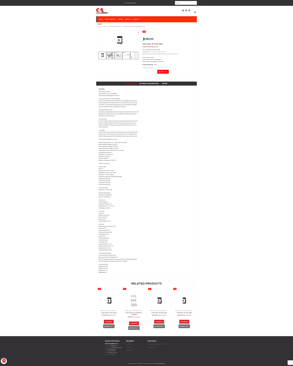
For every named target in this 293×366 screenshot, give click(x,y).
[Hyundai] (148, 39)
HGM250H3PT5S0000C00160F (157, 54)
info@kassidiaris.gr (112, 352)
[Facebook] (183, 10)
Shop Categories (110, 19)
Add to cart (163, 71)
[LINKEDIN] (186, 10)
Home (101, 19)
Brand (164, 83)
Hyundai (168, 54)
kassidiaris (172, 54)
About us (128, 19)
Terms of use (151, 347)
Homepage (129, 344)
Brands (121, 19)
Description (131, 83)
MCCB (176, 54)
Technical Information (148, 83)
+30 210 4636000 (111, 349)
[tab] (131, 84)
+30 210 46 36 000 (131, 3)
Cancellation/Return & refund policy (157, 344)
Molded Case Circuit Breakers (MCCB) (156, 51)
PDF (155, 64)
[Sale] (109, 301)
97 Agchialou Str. (113, 345)
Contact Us (135, 19)
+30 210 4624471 (111, 350)
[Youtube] (189, 10)
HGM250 (147, 54)
